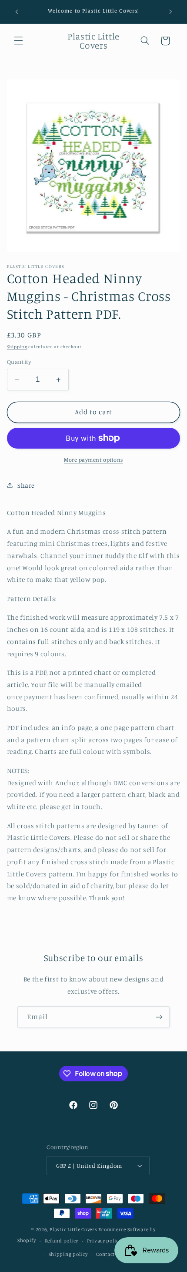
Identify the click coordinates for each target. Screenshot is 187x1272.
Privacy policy (104, 1241)
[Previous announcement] (16, 11)
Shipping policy (68, 1254)
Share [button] (26, 485)
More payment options (93, 459)
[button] (18, 41)
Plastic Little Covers (73, 1229)
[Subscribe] (159, 1017)
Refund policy (62, 1241)
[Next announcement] (170, 11)
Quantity (19, 361)
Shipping (17, 346)
